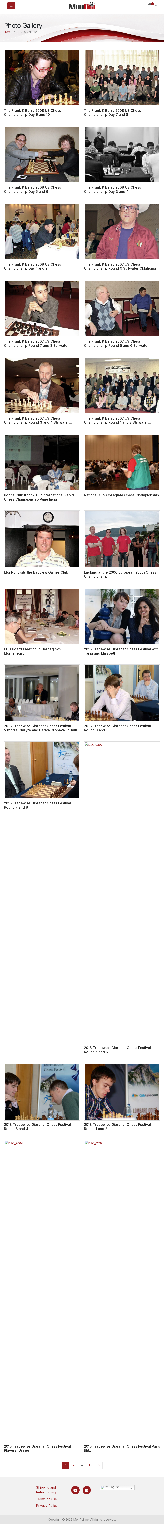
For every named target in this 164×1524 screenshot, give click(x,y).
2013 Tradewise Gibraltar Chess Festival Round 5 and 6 (117, 1050)
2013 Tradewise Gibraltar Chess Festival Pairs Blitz (122, 1448)
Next (99, 1465)
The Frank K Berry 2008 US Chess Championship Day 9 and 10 (32, 112)
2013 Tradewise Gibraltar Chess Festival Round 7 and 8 (37, 805)
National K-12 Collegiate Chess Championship (121, 495)
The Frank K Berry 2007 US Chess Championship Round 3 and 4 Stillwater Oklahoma (36, 422)
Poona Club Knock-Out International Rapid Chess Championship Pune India (39, 497)
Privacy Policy (47, 1506)
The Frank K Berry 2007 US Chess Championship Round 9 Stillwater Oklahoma (120, 266)
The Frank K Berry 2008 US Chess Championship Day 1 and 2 (32, 266)
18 (90, 1465)
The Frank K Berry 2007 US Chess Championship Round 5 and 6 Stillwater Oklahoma (116, 345)
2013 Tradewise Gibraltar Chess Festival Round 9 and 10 (117, 728)
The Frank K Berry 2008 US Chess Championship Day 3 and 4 (112, 189)
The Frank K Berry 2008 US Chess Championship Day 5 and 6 (32, 189)
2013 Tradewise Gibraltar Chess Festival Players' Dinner (37, 1448)
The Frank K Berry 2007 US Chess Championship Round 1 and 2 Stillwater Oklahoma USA (116, 422)
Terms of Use (46, 1499)
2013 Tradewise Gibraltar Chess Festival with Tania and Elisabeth (121, 651)
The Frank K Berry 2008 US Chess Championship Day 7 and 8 (112, 112)
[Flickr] (87, 1490)
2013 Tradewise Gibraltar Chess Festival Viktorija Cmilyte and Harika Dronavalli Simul (40, 728)
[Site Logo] (82, 5)
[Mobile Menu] (11, 5)
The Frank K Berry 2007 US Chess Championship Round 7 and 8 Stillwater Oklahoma (36, 345)
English (114, 1487)
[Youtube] (75, 1490)
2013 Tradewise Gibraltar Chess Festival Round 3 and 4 (37, 1126)
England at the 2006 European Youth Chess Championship (120, 574)
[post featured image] (42, 77)
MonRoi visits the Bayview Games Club (36, 572)
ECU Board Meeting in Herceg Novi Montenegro (33, 651)
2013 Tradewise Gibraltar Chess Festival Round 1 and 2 (117, 1126)
